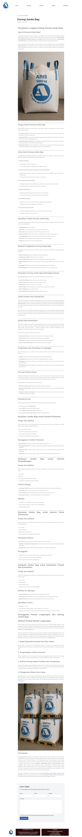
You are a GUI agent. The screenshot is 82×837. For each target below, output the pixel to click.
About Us (29, 5)
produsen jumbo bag (57, 774)
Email (35, 793)
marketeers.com (52, 637)
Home (17, 5)
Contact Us (65, 5)
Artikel (53, 5)
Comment (22, 798)
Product (41, 5)
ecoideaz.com (22, 680)
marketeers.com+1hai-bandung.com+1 (26, 629)
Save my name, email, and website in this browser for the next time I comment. (37, 815)
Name (21, 793)
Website (50, 793)
